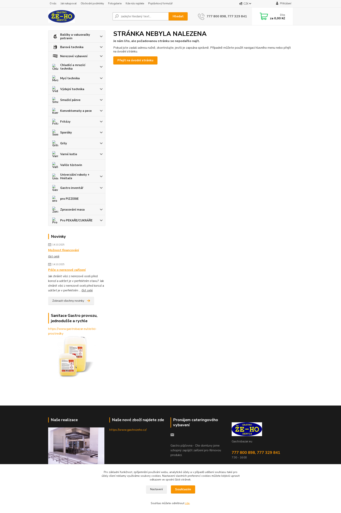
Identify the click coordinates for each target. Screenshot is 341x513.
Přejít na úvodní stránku (135, 60)
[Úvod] (78, 16)
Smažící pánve (70, 100)
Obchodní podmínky (92, 3)
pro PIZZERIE (69, 199)
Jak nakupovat (69, 3)
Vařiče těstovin (71, 165)
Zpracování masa (72, 210)
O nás (53, 3)
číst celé (53, 256)
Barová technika (71, 47)
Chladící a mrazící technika (72, 67)
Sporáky (66, 132)
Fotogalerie (115, 3)
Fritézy (65, 122)
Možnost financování (63, 250)
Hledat (178, 16)
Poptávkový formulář (160, 3)
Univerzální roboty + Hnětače (74, 176)
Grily (63, 143)
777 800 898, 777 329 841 (227, 16)
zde (187, 503)
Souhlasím (183, 489)
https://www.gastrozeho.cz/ (128, 430)
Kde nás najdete (135, 3)
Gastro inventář (71, 188)
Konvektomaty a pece (76, 111)
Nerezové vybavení (73, 56)
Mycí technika (70, 78)
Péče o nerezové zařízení (67, 270)
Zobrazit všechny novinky (68, 301)
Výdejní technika (72, 89)
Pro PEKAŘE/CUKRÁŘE (76, 220)
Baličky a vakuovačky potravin (75, 36)
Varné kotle (68, 154)
